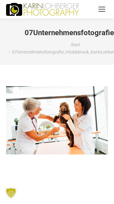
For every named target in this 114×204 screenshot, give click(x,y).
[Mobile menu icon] (102, 9)
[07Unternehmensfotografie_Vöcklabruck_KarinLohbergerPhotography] (57, 120)
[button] (11, 193)
